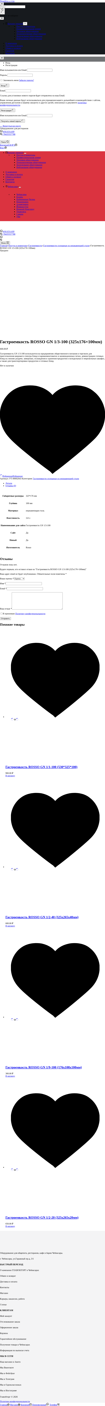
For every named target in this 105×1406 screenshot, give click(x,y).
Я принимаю (24, 613)
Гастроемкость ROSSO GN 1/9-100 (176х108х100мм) (43, 1067)
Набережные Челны (25, 199)
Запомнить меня (10, 80)
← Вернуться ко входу (10, 126)
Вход (7, 63)
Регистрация (11, 65)
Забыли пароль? (26, 80)
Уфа (18, 216)
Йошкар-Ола (22, 207)
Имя (3, 583)
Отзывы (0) (10, 486)
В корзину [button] (10, 776)
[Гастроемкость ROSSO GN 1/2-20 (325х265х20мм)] (31, 1212)
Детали (8, 483)
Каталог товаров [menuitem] (15, 24)
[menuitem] (25, 23)
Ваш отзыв (6, 609)
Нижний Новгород (25, 209)
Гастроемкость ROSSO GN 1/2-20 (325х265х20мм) (41, 1217)
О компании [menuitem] (11, 43)
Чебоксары (21, 194)
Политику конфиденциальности (30, 613)
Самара (19, 214)
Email (2, 90)
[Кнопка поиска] (2, 11)
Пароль (3, 75)
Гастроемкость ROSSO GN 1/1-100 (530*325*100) (41, 767)
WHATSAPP (8, 132)
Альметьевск (22, 204)
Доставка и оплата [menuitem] (14, 46)
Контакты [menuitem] (10, 53)
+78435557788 (8, 134)
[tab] (55, 483)
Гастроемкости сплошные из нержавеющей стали (56, 478)
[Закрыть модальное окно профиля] (2, 58)
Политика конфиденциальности (15, 1401)
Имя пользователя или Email (13, 70)
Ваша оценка (7, 578)
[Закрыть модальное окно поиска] (2, 3)
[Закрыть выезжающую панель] (2, 18)
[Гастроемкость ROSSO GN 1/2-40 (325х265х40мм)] (31, 911)
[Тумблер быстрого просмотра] (16, 720)
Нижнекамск (22, 202)
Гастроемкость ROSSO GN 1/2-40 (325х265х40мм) (41, 917)
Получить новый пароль (11, 121)
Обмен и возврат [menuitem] (13, 48)
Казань (19, 197)
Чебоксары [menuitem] (13, 186)
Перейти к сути (7, 1)
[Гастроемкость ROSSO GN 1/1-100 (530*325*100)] (31, 761)
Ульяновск (21, 211)
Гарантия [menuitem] (9, 51)
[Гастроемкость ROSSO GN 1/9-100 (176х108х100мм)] (31, 1061)
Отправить (5, 619)
